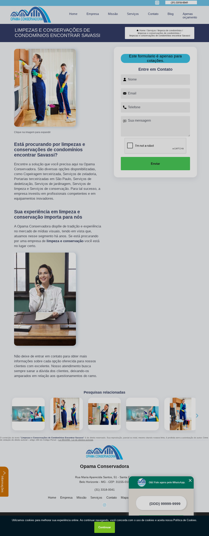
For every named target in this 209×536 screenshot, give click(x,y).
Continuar (104, 527)
